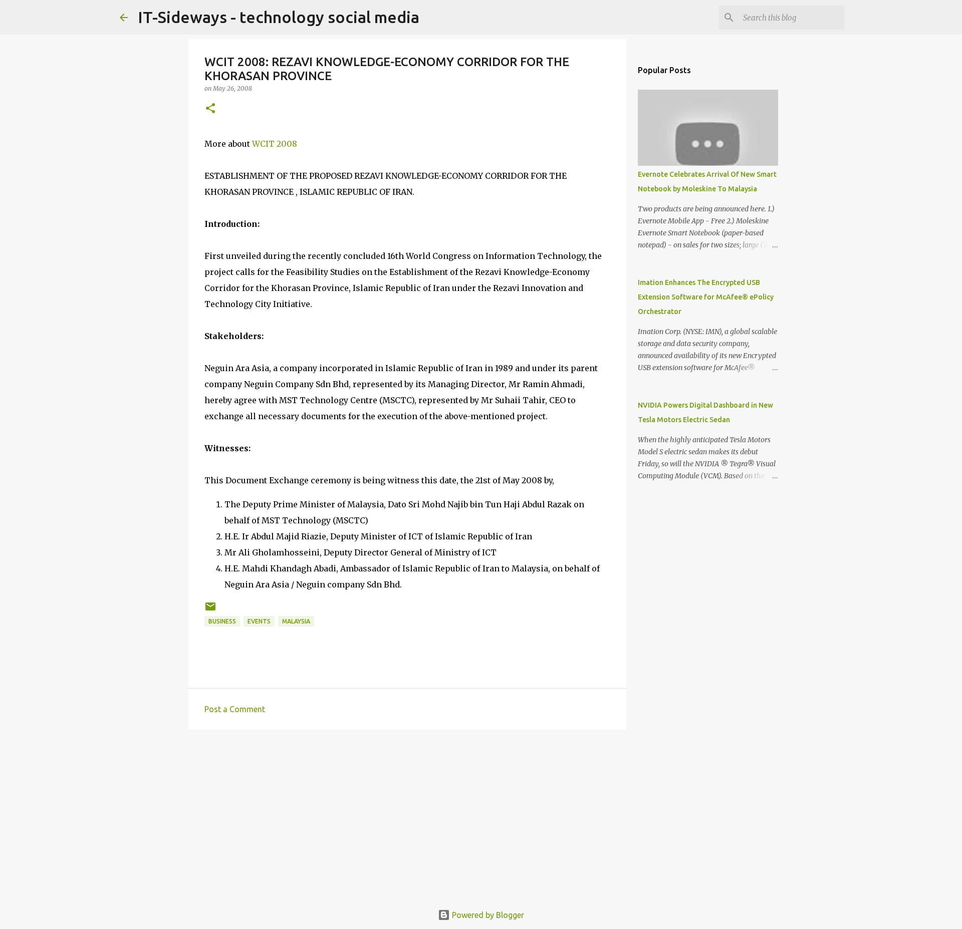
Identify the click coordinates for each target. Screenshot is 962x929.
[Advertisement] (407, 815)
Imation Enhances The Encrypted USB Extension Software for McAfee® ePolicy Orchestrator (706, 297)
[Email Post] (210, 610)
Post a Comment (234, 709)
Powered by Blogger (487, 914)
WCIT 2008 (274, 144)
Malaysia (296, 621)
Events (259, 621)
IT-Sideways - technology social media (278, 17)
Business (222, 621)
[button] (210, 109)
